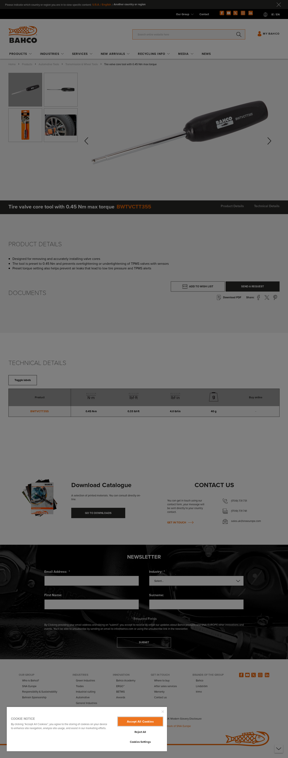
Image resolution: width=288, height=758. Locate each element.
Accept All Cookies (140, 721)
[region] (87, 729)
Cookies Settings (140, 742)
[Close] (162, 711)
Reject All (140, 732)
